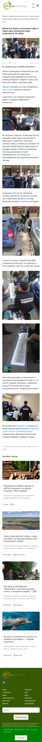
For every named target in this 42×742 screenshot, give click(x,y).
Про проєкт (28, 698)
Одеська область (33, 446)
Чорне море (18, 655)
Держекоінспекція (12, 446)
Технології (28, 689)
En (33, 7)
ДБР (14, 193)
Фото (26, 692)
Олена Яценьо (34, 63)
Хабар (4, 449)
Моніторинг (6, 701)
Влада (4, 689)
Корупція (23, 446)
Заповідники (19, 605)
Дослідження (29, 703)
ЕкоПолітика (22, 426)
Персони (5, 703)
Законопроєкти (30, 701)
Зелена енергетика (8, 698)
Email (6, 710)
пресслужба (8, 90)
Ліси (13, 504)
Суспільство (6, 692)
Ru (33, 4)
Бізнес (4, 695)
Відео (26, 695)
